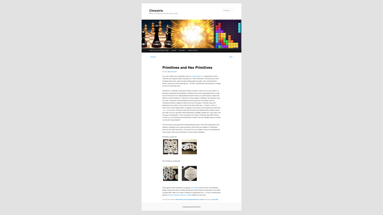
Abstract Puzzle (192, 50)
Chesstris (156, 10)
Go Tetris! (182, 50)
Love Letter (194, 188)
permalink (215, 199)
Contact (174, 50)
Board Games (180, 199)
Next (232, 57)
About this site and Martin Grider (159, 50)
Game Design (188, 199)
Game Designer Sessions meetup (180, 195)
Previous (152, 57)
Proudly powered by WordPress (191, 207)
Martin (202, 199)
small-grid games (196, 76)
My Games (195, 199)
